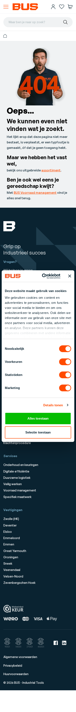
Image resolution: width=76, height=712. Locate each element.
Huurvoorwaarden (15, 674)
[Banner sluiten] (69, 276)
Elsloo (7, 531)
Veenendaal (11, 570)
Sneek (7, 563)
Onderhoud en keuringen (20, 465)
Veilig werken (12, 484)
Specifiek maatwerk (17, 497)
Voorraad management (19, 490)
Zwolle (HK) (11, 519)
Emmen (8, 544)
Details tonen (53, 405)
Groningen (10, 557)
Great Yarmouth (14, 551)
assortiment (51, 170)
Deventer (10, 525)
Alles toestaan (38, 418)
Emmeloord (11, 538)
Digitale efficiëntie (16, 471)
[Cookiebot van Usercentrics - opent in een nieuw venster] (44, 276)
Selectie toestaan (38, 432)
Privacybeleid (12, 665)
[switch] (65, 361)
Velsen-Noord (13, 576)
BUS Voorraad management (35, 193)
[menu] (5, 6)
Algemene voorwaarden (20, 657)
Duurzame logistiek (16, 477)
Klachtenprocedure (17, 443)
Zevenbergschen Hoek (19, 582)
